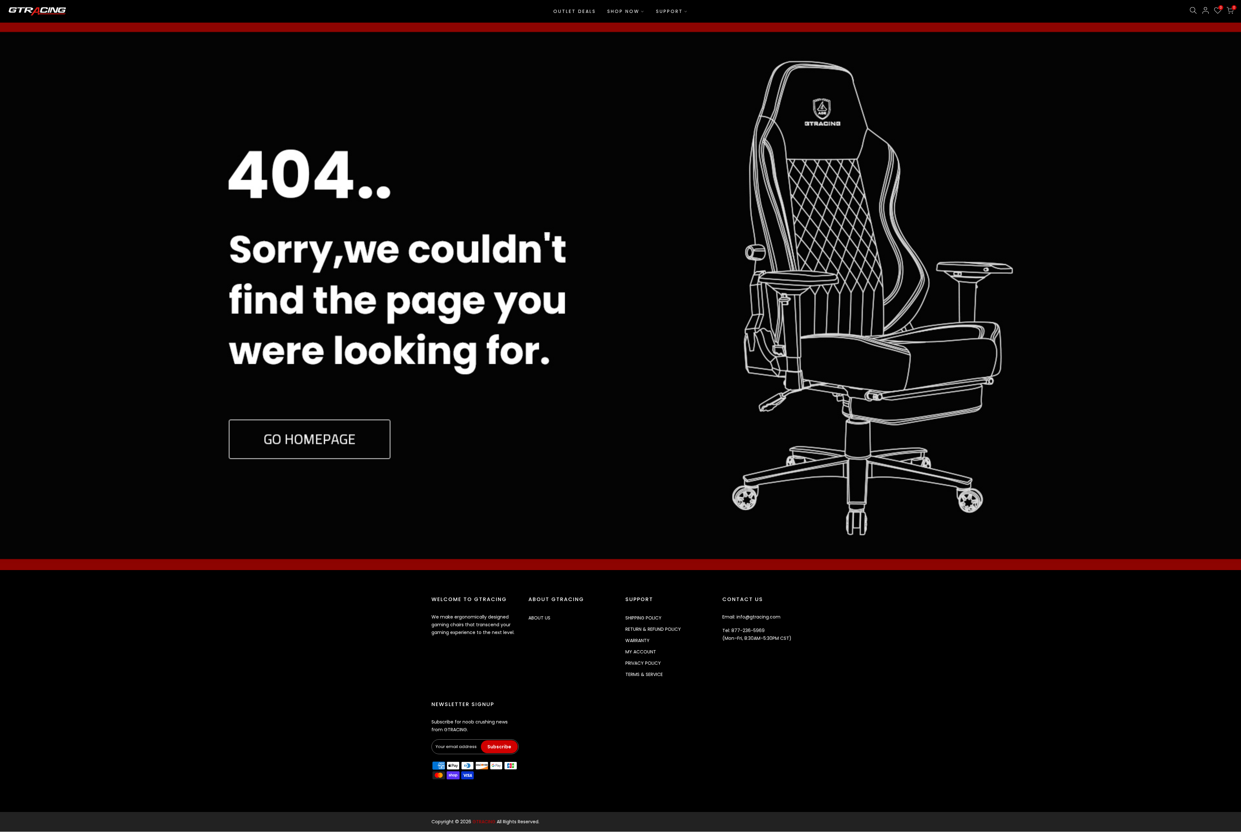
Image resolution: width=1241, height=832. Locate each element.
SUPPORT (669, 11)
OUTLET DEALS (574, 11)
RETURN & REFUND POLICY (653, 629)
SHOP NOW (623, 11)
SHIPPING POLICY (643, 618)
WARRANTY (637, 640)
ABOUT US (539, 618)
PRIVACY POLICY (643, 663)
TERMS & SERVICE (644, 674)
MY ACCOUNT (640, 652)
